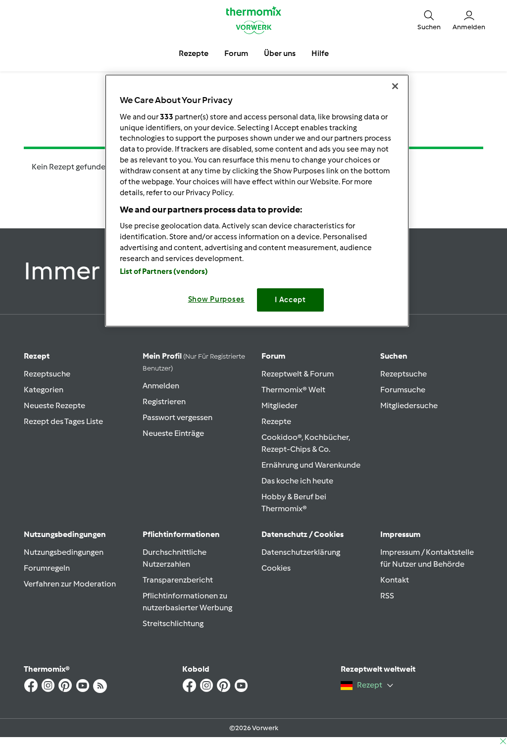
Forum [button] (236, 53)
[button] (429, 20)
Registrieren (164, 401)
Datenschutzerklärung (300, 552)
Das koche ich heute (297, 480)
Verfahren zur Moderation (70, 583)
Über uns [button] (280, 53)
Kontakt (394, 580)
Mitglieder (279, 405)
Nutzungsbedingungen (63, 552)
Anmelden (161, 385)
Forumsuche (402, 389)
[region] (257, 200)
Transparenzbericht (178, 580)
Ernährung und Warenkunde (310, 465)
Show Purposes (216, 299)
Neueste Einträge (173, 433)
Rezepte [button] (193, 53)
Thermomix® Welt (293, 389)
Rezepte (276, 421)
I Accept (290, 299)
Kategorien (43, 389)
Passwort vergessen (177, 417)
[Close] (395, 86)
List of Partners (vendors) (164, 271)
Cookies (276, 568)
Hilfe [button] (320, 53)
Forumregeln (47, 568)
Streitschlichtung (173, 623)
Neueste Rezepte (54, 405)
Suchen (393, 356)
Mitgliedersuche (409, 405)
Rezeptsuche (47, 373)
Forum (273, 356)
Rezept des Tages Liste (63, 421)
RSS (387, 595)
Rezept (37, 356)
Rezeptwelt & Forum (297, 373)
